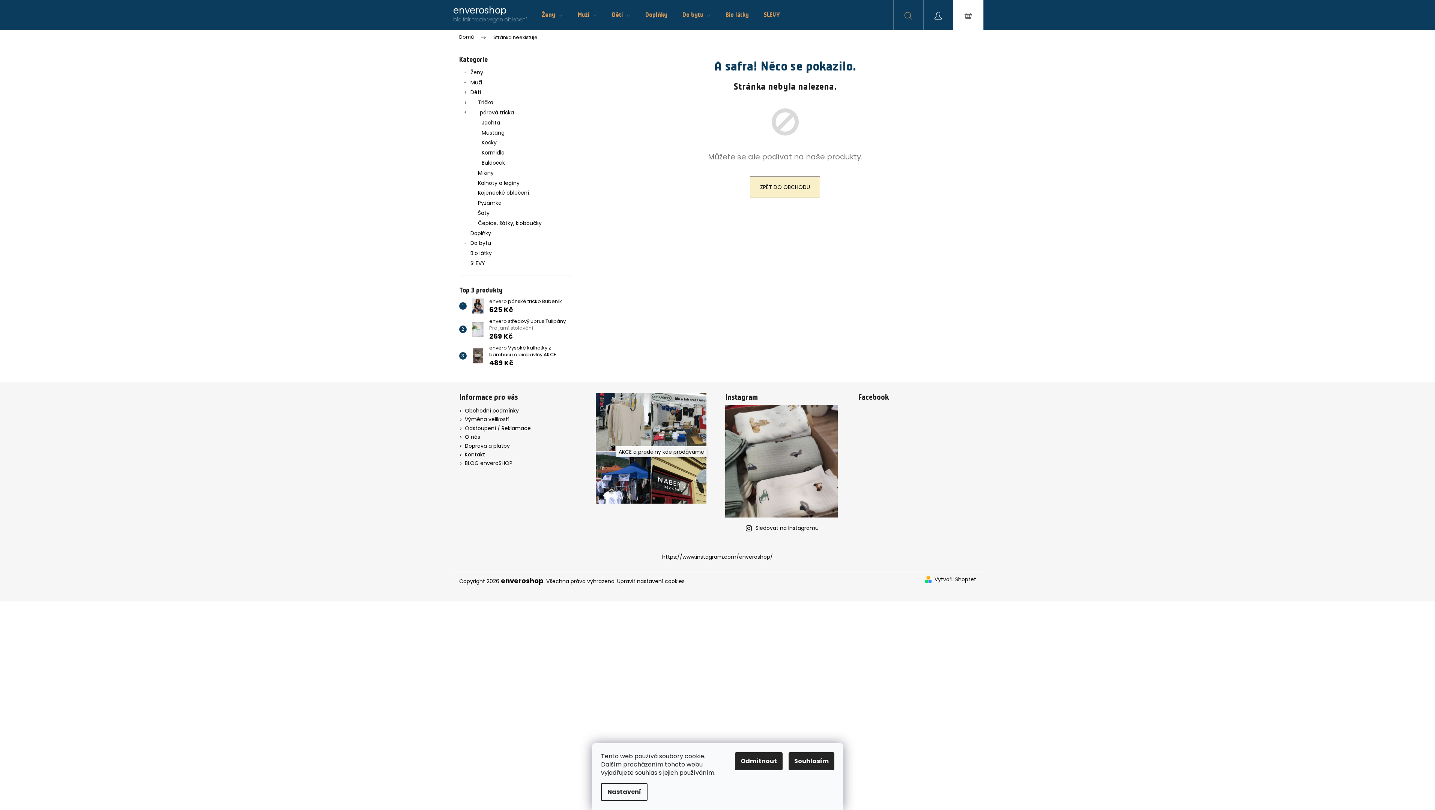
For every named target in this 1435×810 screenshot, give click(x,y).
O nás (472, 437)
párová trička (497, 112)
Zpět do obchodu (785, 187)
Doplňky (480, 233)
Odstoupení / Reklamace (498, 428)
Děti (475, 92)
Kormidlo (493, 152)
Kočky (489, 142)
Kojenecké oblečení (503, 192)
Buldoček (493, 162)
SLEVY (477, 263)
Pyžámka (490, 203)
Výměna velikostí (487, 419)
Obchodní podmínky (492, 410)
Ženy (476, 72)
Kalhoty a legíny (499, 183)
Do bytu (480, 243)
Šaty (484, 213)
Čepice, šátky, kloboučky (510, 223)
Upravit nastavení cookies (651, 581)
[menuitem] (552, 15)
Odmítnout (759, 761)
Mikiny (486, 173)
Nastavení (624, 792)
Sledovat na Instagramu (787, 528)
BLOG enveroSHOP (488, 463)
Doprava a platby (487, 446)
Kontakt (475, 454)
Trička (485, 102)
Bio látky (481, 253)
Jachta (491, 122)
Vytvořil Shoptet (955, 579)
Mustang (493, 132)
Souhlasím (811, 761)
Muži (476, 82)
